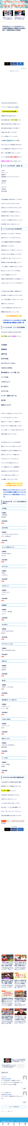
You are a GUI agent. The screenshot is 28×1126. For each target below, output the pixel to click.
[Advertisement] (14, 46)
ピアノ (10, 821)
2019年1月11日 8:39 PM (6, 1078)
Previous (1, 15)
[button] (25, 556)
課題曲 (4, 823)
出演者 (18, 821)
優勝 (14, 821)
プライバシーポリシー (21, 1121)
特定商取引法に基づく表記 (7, 1121)
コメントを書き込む (14, 1106)
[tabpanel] (7, 15)
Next (27, 15)
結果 (23, 821)
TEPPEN (4, 821)
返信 (25, 1088)
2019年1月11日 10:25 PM (6, 1094)
